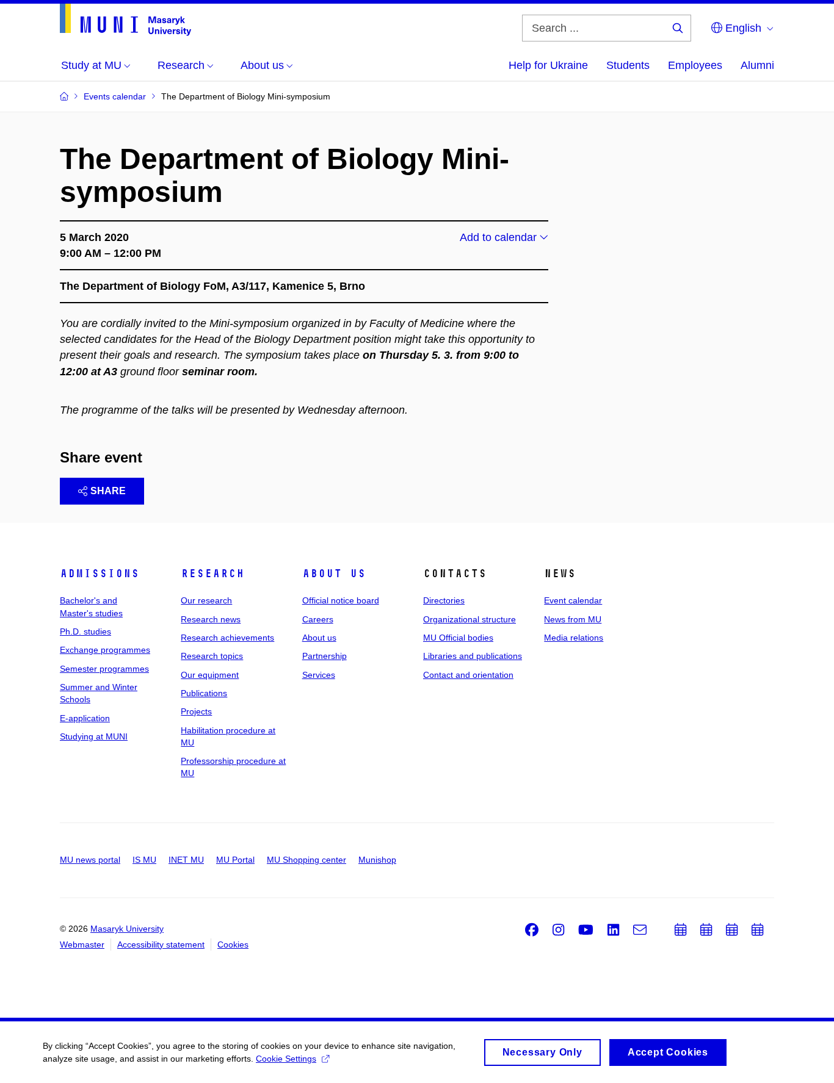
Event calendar (573, 600)
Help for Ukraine (548, 65)
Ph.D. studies (85, 631)
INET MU (186, 860)
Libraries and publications (472, 656)
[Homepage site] (125, 20)
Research (212, 573)
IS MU (144, 860)
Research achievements (227, 637)
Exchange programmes (105, 650)
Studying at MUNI (94, 736)
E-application (85, 718)
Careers (317, 619)
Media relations (573, 637)
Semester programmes (104, 669)
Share (108, 491)
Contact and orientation (468, 675)
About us (334, 573)
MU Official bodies (458, 637)
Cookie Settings (286, 1058)
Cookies (232, 944)
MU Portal (235, 860)
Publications (204, 693)
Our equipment (210, 675)
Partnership (324, 656)
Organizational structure (469, 619)
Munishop (377, 860)
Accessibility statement (161, 944)
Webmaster (82, 944)
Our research (206, 600)
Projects (196, 711)
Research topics (212, 656)
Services (318, 675)
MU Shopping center (306, 860)
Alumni (757, 65)
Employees (695, 65)
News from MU (572, 619)
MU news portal (90, 860)
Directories (444, 600)
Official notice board (340, 600)
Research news (211, 619)
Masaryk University (127, 929)
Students (628, 65)
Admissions (99, 573)
